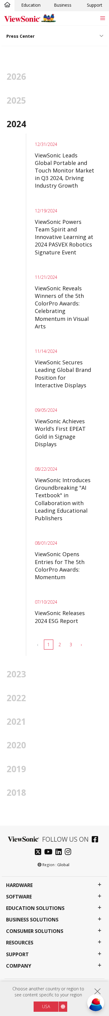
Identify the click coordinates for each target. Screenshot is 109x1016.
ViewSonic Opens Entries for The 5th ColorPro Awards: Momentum (59, 565)
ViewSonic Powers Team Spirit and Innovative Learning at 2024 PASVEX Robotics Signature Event (64, 237)
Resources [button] (19, 943)
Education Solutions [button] (35, 908)
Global (63, 864)
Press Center (20, 36)
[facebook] (96, 840)
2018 (16, 792)
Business (62, 5)
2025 (16, 100)
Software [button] (19, 897)
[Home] (7, 5)
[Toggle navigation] (102, 18)
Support (94, 5)
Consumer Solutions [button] (34, 931)
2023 (16, 674)
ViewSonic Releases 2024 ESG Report (60, 616)
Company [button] (18, 966)
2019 (16, 769)
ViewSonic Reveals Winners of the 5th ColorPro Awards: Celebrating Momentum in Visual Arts (62, 307)
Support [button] (17, 954)
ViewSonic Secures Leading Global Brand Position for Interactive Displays (63, 374)
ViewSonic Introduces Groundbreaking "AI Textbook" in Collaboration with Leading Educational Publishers (63, 499)
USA (46, 1006)
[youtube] (49, 852)
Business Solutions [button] (32, 920)
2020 (16, 745)
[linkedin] (60, 852)
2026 (16, 76)
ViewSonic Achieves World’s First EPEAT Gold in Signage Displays (60, 433)
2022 (16, 698)
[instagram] (69, 852)
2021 (16, 721)
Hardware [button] (19, 885)
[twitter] (39, 852)
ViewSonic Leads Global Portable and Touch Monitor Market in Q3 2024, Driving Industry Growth (64, 170)
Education (31, 5)
